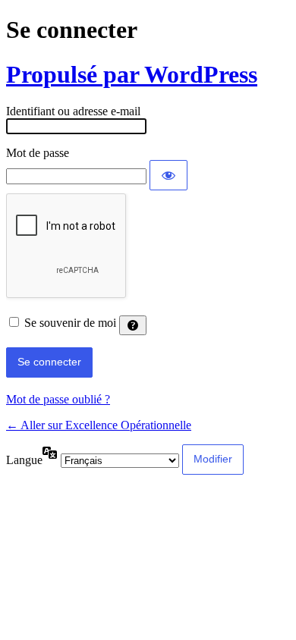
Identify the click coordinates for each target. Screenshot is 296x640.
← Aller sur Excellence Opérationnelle (98, 425)
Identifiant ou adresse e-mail (73, 111)
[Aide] (132, 325)
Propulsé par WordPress (131, 74)
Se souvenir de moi (70, 322)
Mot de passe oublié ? (58, 399)
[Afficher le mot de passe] (168, 175)
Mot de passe (37, 152)
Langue (24, 459)
